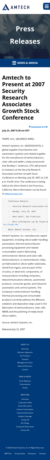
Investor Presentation (25, 409)
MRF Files (8, 453)
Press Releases (25, 381)
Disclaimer (32, 453)
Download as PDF (39, 127)
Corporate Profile (25, 402)
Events (25, 388)
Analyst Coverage (25, 416)
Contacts (25, 359)
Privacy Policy (20, 453)
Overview (25, 349)
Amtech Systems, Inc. (20, 448)
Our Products (25, 356)
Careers (25, 369)
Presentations (25, 384)
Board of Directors (25, 366)
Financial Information (25, 413)
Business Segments (25, 352)
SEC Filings (25, 423)
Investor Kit (25, 430)
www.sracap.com (13, 193)
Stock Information (25, 406)
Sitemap (42, 453)
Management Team (25, 362)
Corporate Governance (25, 426)
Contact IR (25, 420)
